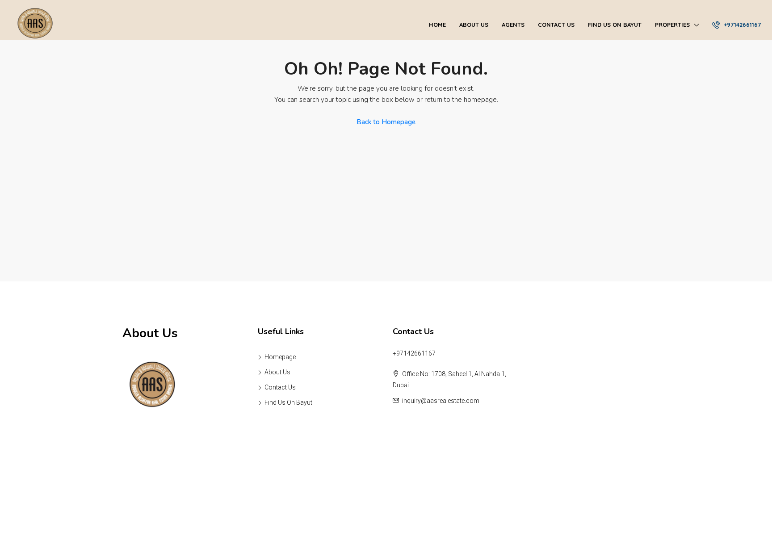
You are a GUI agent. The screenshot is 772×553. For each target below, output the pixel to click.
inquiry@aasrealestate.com (440, 400)
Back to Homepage (386, 121)
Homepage (280, 356)
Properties (672, 24)
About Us (473, 24)
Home (437, 24)
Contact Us (556, 24)
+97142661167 (741, 24)
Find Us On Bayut (615, 24)
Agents (513, 24)
